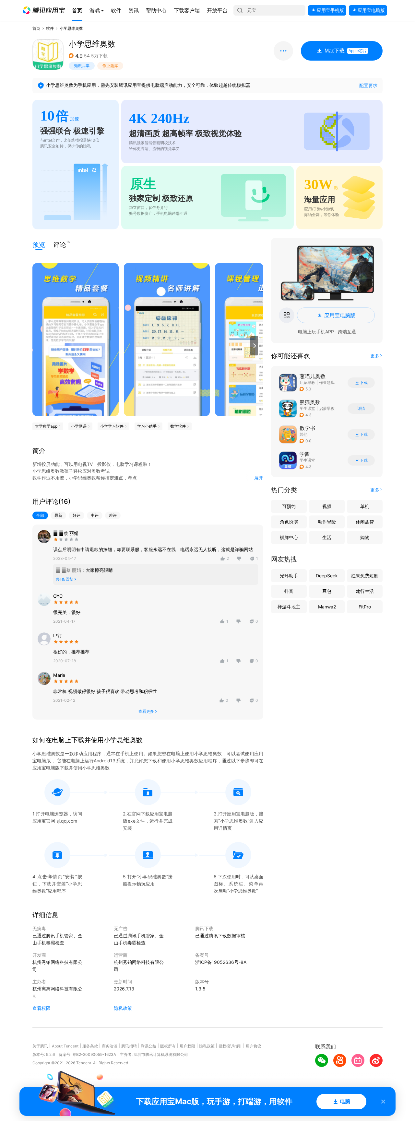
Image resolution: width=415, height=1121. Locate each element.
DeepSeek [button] (327, 575)
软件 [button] (50, 28)
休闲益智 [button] (365, 522)
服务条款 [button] (90, 1046)
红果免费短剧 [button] (364, 575)
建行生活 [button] (365, 591)
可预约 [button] (289, 506)
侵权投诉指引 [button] (230, 1046)
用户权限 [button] (187, 1046)
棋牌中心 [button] (289, 537)
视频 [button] (326, 506)
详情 (361, 408)
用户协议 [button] (253, 1046)
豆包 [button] (326, 591)
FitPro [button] (365, 606)
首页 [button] (36, 28)
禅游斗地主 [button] (289, 606)
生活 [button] (326, 537)
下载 (364, 382)
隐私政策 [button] (123, 1008)
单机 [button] (364, 506)
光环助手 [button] (289, 575)
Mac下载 (346, 50)
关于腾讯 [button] (40, 1046)
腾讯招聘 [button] (129, 1046)
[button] (44, 10)
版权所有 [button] (168, 1046)
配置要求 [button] (368, 85)
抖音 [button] (288, 591)
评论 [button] (59, 244)
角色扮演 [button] (289, 522)
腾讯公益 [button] (148, 1046)
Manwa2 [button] (327, 606)
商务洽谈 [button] (109, 1046)
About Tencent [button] (65, 1046)
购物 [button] (364, 537)
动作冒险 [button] (327, 522)
